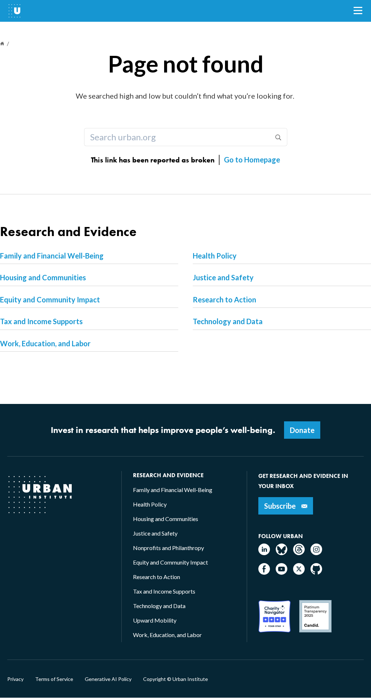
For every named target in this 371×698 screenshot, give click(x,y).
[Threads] (299, 552)
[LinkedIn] (264, 552)
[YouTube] (281, 572)
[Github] (316, 572)
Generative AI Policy (108, 679)
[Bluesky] (281, 552)
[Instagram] (316, 552)
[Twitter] (299, 572)
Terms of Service (54, 679)
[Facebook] (264, 572)
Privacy (15, 679)
